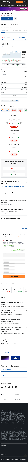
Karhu (15, 168)
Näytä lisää (14, 95)
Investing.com (4, 195)
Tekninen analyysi (7, 106)
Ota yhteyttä (18, 399)
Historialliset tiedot (11, 34)
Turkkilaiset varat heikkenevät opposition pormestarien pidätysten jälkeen (12, 210)
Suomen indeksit (10, 5)
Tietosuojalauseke (5, 449)
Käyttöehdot (3, 445)
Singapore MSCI (17, 287)
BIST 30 (16, 100)
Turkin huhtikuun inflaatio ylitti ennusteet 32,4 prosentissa (13, 201)
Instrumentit (19, 34)
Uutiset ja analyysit (17, 30)
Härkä (15, 174)
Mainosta (17, 397)
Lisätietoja (17, 394)
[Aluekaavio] (4, 37)
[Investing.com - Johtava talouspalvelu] (8, 2)
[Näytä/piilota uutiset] (9, 37)
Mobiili (2, 394)
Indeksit (3, 5)
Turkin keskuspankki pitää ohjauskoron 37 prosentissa (12, 193)
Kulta (3, 287)
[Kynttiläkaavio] (2, 37)
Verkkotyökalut (4, 399)
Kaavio (8, 30)
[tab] (7, 110)
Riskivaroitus (3, 454)
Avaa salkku (3, 397)
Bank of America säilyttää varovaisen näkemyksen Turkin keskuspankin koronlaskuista (11, 220)
